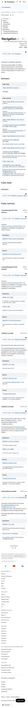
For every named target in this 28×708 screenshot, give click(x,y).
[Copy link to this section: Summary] (10, 79)
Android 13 (3, 638)
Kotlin (20, 47)
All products (4, 691)
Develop (13, 12)
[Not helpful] (13, 15)
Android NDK (4, 659)
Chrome (3, 684)
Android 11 (3, 643)
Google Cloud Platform (6, 689)
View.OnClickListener (15, 254)
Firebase (3, 686)
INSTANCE (5, 91)
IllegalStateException (9, 394)
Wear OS (3, 615)
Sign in (24, 1)
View (3, 141)
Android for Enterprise (6, 576)
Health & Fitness (5, 599)
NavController (10, 67)
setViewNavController (9, 165)
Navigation (18, 53)
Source (3, 581)
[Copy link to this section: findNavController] (15, 333)
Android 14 (3, 636)
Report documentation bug (7, 667)
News (2, 583)
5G (2, 606)
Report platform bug (6, 665)
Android (3, 574)
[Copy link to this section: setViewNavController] (17, 491)
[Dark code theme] (26, 52)
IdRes (24, 125)
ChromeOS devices (5, 617)
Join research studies (6, 672)
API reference (6, 7)
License (8, 697)
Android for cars (5, 620)
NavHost (4, 353)
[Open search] (17, 2)
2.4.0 (25, 189)
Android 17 (3, 628)
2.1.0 (26, 212)
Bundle (11, 126)
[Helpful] (10, 15)
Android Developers (5, 12)
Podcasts (3, 588)
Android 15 (3, 633)
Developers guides (5, 651)
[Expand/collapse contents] (10, 19)
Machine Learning (5, 597)
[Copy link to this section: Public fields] (13, 183)
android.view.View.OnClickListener (13, 112)
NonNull (10, 88)
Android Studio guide (6, 649)
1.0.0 (26, 45)
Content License (18, 555)
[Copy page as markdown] (23, 39)
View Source (22, 43)
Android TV (3, 622)
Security (3, 578)
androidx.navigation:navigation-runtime (17, 41)
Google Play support (6, 670)
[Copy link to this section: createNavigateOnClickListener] (8, 212)
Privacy (3, 604)
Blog (2, 585)
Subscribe (20, 700)
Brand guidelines (15, 697)
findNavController (8, 140)
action (13, 286)
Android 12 (3, 640)
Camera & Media (5, 601)
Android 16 (3, 631)
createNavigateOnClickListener (12, 107)
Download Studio (5, 656)
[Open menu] (2, 2)
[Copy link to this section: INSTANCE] (9, 190)
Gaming (3, 594)
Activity (4, 153)
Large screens (4, 612)
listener (4, 355)
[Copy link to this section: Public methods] (16, 204)
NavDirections (11, 108)
